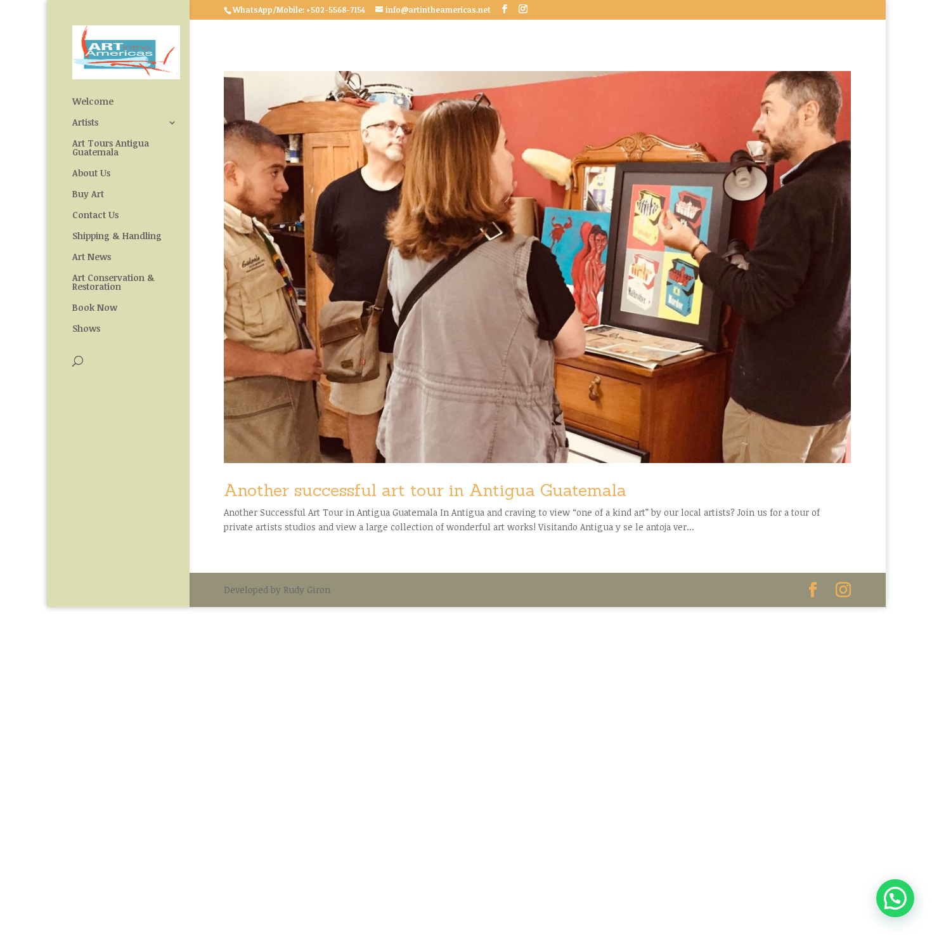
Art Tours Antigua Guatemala (110, 148)
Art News (91, 257)
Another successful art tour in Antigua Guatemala (425, 490)
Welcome (92, 102)
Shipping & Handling (117, 237)
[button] (895, 898)
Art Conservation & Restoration (113, 282)
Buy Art (88, 195)
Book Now (94, 308)
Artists (85, 123)
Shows (86, 329)
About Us (91, 174)
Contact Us (95, 216)
